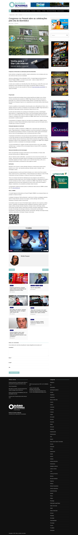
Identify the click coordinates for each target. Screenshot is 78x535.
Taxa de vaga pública (35, 287)
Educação (52, 426)
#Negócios (52, 382)
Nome (10, 357)
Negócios (52, 481)
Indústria (51, 458)
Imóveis (51, 456)
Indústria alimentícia (54, 461)
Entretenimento (53, 431)
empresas (52, 429)
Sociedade (52, 518)
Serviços (51, 513)
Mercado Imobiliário (54, 478)
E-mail (10, 362)
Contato (17, 10)
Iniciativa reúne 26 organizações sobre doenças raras (18, 397)
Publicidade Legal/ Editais (25, 10)
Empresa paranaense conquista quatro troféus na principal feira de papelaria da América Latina (18, 289)
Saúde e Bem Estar (53, 510)
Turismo (51, 525)
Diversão (52, 419)
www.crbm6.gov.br (16, 187)
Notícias (13, 10)
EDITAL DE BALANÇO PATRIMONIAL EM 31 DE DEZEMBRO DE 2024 (18, 393)
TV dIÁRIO (52, 527)
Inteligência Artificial (54, 466)
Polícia (51, 495)
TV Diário (43, 10)
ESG (51, 436)
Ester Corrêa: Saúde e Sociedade (56, 441)
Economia (33, 10)
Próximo (44, 269)
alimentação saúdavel (54, 389)
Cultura (51, 414)
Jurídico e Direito (53, 468)
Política (41, 285)
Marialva (51, 476)
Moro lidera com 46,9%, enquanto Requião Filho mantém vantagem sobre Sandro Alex (18, 311)
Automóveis (52, 397)
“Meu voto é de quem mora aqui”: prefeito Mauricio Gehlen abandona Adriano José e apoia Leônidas (39, 311)
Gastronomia (52, 451)
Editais (51, 424)
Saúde (51, 508)
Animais (51, 392)
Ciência (51, 404)
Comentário (11, 347)
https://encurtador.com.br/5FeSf (38, 87)
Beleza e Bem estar (54, 399)
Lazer (51, 471)
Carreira (51, 402)
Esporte (51, 439)
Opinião (51, 493)
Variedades (52, 530)
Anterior (12, 269)
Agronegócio (52, 387)
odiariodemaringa (53, 490)
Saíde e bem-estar (53, 505)
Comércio (52, 409)
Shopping (52, 515)
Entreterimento (53, 434)
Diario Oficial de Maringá (51, 10)
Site (9, 367)
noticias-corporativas (54, 488)
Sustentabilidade (53, 520)
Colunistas (39, 10)
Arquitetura (52, 394)
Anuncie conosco (60, 10)
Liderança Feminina (54, 473)
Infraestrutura (52, 463)
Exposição (52, 446)
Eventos (51, 444)
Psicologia (52, 500)
